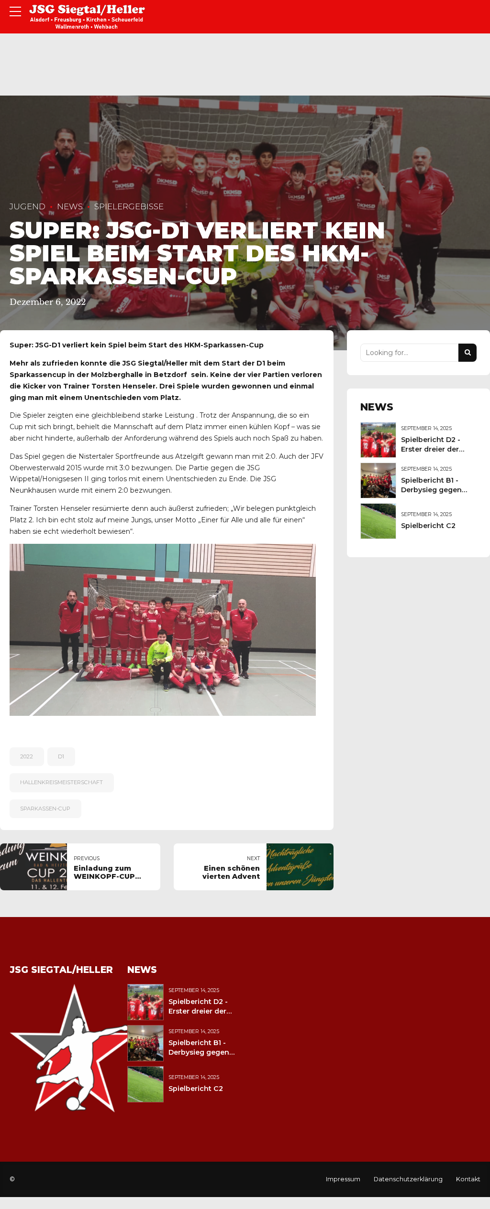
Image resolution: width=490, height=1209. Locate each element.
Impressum (343, 1179)
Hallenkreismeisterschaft (61, 782)
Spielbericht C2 (428, 525)
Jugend (27, 206)
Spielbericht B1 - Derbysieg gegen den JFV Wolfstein (433, 490)
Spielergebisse (129, 206)
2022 (26, 756)
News (70, 206)
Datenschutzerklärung (408, 1179)
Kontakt (468, 1179)
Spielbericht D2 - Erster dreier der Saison (430, 449)
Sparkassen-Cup (45, 808)
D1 (61, 756)
